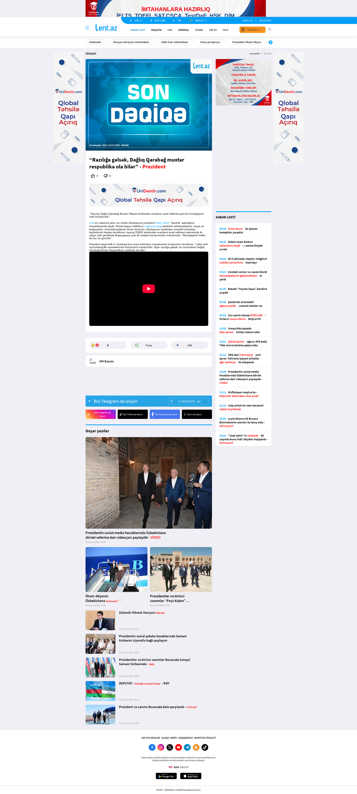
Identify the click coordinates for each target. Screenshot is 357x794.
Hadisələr (95, 42)
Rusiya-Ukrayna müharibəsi (131, 42)
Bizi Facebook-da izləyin (166, 414)
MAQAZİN (156, 30)
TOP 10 (213, 30)
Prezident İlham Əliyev (246, 42)
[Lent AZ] (106, 28)
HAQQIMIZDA (185, 737)
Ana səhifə (255, 53)
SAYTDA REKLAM (150, 737)
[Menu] (87, 28)
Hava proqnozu (210, 42)
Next (270, 42)
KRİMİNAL (183, 30)
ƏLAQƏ (165, 737)
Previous (86, 42)
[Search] (269, 29)
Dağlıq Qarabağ (153, 226)
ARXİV (173, 737)
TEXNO (199, 30)
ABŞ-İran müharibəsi (174, 42)
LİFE (170, 30)
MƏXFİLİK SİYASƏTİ (205, 737)
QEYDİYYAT (265, 20)
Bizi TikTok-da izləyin (133, 414)
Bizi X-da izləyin (194, 414)
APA (91, 222)
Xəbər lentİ (137, 30)
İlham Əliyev (163, 222)
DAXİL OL (247, 20)
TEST (226, 30)
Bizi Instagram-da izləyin (102, 414)
